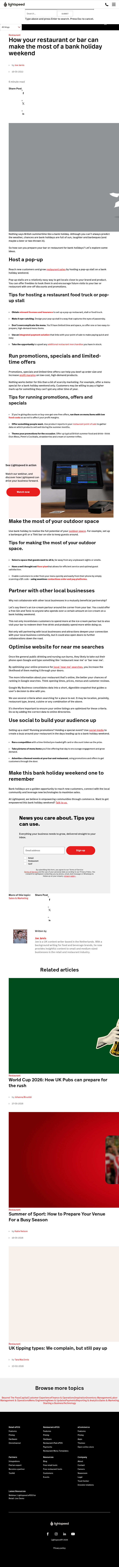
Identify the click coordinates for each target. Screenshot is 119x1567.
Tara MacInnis (22, 1359)
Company (82, 1457)
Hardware (13, 1439)
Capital (24, 1397)
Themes (81, 1443)
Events (46, 1477)
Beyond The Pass (11, 1397)
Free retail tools (50, 1465)
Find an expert (15, 1465)
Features (13, 1431)
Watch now (23, 492)
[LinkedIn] (23, 114)
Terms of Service (31, 872)
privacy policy (70, 876)
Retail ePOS (14, 1427)
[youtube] (73, 1534)
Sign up (80, 850)
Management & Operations (14, 1400)
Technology (70, 1403)
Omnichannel (15, 1443)
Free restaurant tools (52, 1469)
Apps (80, 1439)
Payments (71, 1400)
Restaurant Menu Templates (55, 1451)
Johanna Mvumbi (23, 1097)
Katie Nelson (21, 1231)
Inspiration (80, 1397)
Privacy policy (59, 1548)
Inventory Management (98, 1397)
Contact (81, 1465)
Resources (48, 1457)
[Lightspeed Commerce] (13, 4)
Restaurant (14, 35)
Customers (48, 1473)
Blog (45, 1461)
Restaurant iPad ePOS (53, 1443)
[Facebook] (23, 93)
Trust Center (83, 1481)
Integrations (14, 1461)
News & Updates (57, 1400)
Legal (80, 1477)
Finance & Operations (62, 1397)
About (80, 1461)
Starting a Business (53, 1403)
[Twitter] (23, 104)
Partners (13, 1457)
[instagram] (56, 1534)
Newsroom (82, 1473)
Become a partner (17, 1469)
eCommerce (84, 1427)
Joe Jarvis (19, 65)
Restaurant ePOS (51, 1427)
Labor (114, 1397)
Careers (81, 1469)
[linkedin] (64, 1534)
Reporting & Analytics (87, 1400)
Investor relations (86, 1485)
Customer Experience (39, 1397)
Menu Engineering (38, 1400)
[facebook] (47, 1534)
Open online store (86, 1447)
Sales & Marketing (18, 898)
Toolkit (12, 1473)
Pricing (12, 1435)
